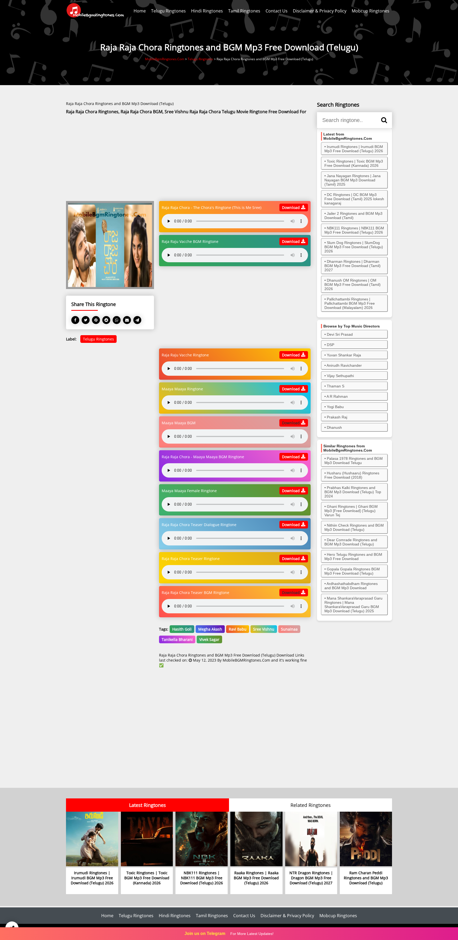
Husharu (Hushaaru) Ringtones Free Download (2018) (351, 475)
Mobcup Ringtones (370, 11)
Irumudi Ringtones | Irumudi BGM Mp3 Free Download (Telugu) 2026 (353, 149)
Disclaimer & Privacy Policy (319, 11)
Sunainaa (289, 629)
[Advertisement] (188, 158)
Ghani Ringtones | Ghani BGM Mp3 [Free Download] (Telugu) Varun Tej (351, 510)
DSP (330, 345)
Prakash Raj (337, 417)
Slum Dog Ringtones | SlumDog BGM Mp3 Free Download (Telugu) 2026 (353, 247)
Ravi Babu (237, 629)
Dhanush (334, 427)
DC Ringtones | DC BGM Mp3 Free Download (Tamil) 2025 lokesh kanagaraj (354, 199)
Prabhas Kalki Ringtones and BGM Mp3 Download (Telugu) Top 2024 (352, 492)
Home (140, 11)
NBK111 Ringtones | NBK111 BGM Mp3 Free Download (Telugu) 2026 (354, 230)
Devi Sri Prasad (340, 334)
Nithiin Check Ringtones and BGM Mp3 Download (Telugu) (354, 527)
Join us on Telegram (204, 933)
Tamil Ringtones (244, 11)
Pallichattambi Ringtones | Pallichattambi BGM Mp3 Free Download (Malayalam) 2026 (349, 303)
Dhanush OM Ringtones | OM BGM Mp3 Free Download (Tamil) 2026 (352, 284)
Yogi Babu (335, 407)
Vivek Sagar (209, 639)
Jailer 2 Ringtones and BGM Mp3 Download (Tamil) (353, 215)
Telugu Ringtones (168, 11)
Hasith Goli (182, 629)
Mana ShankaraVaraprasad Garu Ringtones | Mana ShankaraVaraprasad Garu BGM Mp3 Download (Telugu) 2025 (353, 604)
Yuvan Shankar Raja (344, 355)
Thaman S (335, 386)
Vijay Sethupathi (340, 376)
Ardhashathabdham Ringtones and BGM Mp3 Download (351, 586)
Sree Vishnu (263, 629)
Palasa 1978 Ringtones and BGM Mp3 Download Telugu (353, 460)
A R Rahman (337, 396)
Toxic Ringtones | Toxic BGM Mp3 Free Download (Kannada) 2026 (353, 163)
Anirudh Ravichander (344, 365)
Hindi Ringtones (207, 11)
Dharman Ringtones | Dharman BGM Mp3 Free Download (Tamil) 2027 (352, 265)
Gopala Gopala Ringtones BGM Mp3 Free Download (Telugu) (352, 571)
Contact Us (277, 11)
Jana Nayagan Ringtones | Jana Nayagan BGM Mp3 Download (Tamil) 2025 (352, 180)
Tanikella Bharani (177, 639)
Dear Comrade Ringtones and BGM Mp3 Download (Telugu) (350, 542)
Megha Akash (210, 629)
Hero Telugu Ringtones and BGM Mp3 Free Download (353, 556)
